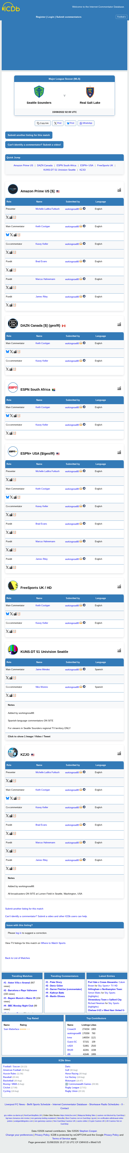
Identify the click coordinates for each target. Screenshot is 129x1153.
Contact (64, 1108)
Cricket (6, 1087)
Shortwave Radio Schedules (104, 1104)
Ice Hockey (70, 1077)
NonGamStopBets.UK (33, 1115)
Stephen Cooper (88, 1131)
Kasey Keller (42, 244)
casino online (82, 1121)
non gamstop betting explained (43, 1118)
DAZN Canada (45, 165)
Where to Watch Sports (53, 943)
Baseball (7, 1077)
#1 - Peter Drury (54, 982)
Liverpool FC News (15, 1104)
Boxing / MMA (10, 1084)
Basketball (8, 1080)
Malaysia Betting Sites (87, 1115)
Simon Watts (94, 993)
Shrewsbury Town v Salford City (104, 1000)
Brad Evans (41, 262)
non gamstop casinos (43, 1121)
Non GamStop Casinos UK (64, 1121)
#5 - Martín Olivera (55, 996)
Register (41, 16)
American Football (12, 1070)
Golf (67, 1070)
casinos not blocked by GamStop (110, 1115)
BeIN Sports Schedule (38, 1104)
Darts (67, 1066)
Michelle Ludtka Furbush (47, 209)
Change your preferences (19, 1134)
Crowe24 (71, 1029)
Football (121, 17)
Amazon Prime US (23, 165)
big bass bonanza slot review (17, 1118)
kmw (69, 1037)
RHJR (70, 1050)
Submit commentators (68, 16)
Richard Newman (96, 1003)
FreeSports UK (105, 165)
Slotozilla (60, 1118)
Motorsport (70, 1080)
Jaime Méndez (43, 669)
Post (59, 123)
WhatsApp (87, 123)
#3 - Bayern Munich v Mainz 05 (19, 998)
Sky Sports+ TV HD (107, 985)
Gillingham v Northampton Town (105, 989)
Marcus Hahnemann (45, 279)
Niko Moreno (42, 687)
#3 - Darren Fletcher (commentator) (64, 989)
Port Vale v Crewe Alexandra (102, 982)
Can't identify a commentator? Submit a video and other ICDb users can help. (46, 916)
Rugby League (72, 1087)
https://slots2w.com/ (68, 1115)
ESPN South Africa (66, 165)
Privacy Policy (42, 1134)
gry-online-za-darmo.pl (13, 1115)
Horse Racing (71, 1073)
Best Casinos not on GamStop (78, 1118)
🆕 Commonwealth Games (78, 1084)
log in (19, 933)
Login (51, 16)
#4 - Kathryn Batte (55, 993)
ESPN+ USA (86, 165)
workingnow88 (72, 209)
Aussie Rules (9, 1073)
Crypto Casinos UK (97, 1121)
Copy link (44, 123)
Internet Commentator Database (70, 1104)
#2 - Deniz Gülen (54, 985)
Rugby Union (71, 1091)
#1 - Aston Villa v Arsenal (17, 983)
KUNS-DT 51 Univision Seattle (60, 169)
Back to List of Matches (17, 958)
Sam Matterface (11, 1029)
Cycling (6, 1091)
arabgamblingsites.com (23, 1121)
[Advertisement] (64, 45)
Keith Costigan (43, 226)
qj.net (94, 1118)
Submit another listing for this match (29, 135)
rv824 (70, 1046)
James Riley (42, 297)
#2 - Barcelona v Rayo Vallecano (20, 990)
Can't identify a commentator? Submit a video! (34, 144)
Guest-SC (72, 1041)
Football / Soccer (11, 1066)
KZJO (83, 169)
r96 (68, 1054)
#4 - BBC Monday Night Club (18, 1005)
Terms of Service (61, 1138)
